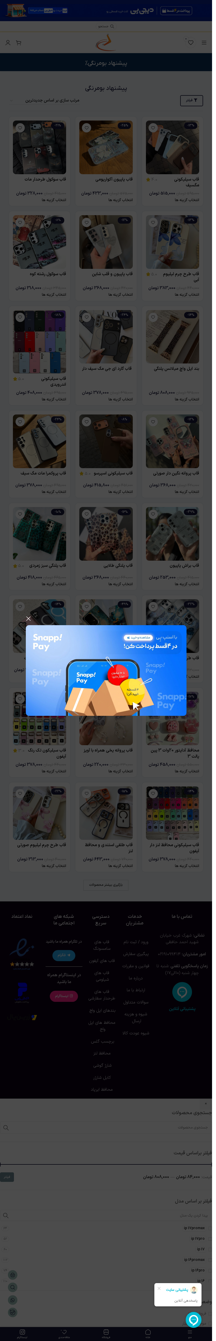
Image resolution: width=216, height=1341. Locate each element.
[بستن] (28, 618)
